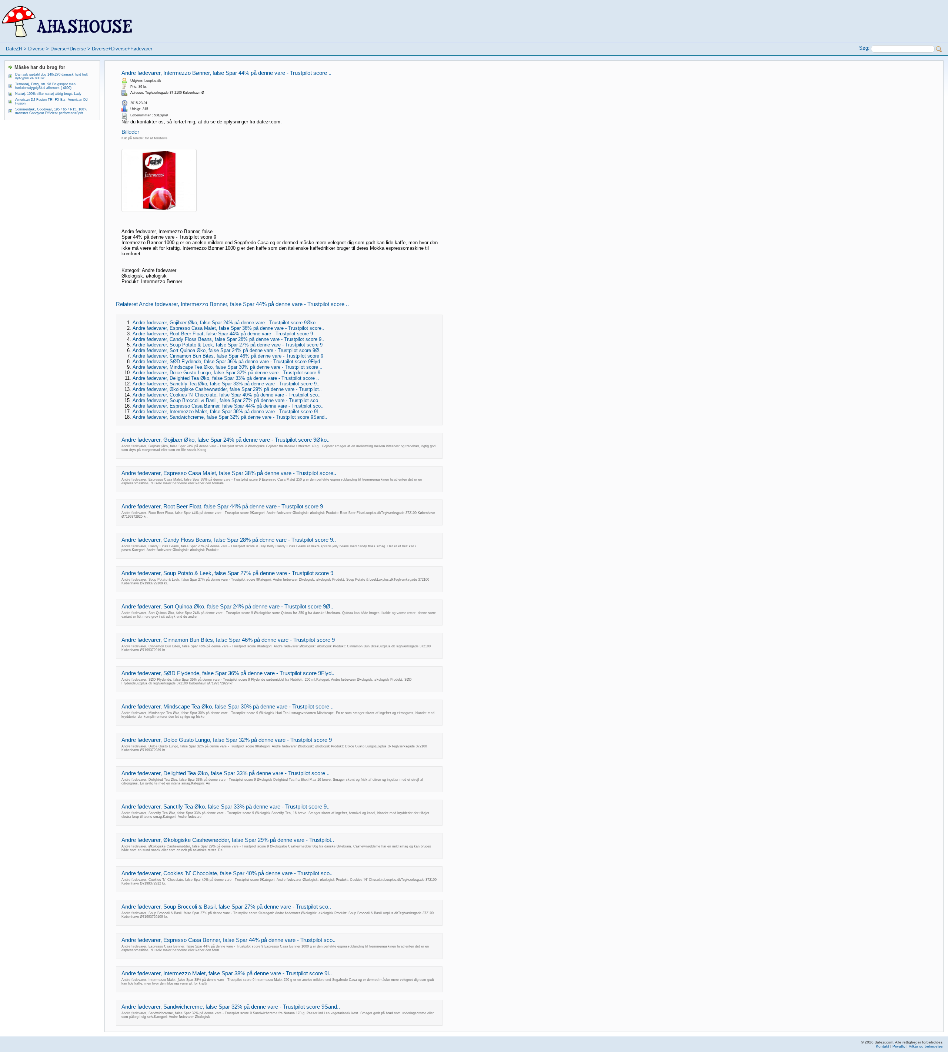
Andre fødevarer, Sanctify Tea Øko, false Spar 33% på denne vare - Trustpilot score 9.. (226, 383)
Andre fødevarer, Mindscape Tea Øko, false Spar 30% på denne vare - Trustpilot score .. (228, 367)
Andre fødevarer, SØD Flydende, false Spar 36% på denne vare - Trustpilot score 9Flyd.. (228, 361)
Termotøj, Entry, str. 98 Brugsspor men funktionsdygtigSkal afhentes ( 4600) (45, 86)
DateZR (14, 49)
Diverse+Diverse (68, 49)
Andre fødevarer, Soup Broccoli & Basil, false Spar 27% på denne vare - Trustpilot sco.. (227, 400)
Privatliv (898, 1046)
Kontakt (882, 1046)
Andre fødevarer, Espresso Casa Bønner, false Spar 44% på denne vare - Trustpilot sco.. (228, 406)
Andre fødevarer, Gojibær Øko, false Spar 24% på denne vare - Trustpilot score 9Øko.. (225, 322)
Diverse (36, 49)
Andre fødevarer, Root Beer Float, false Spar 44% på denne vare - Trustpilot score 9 (223, 333)
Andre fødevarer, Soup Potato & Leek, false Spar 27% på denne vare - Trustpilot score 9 (228, 345)
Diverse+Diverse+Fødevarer (122, 49)
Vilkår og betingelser (926, 1046)
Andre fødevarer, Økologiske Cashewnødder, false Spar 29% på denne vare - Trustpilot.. (227, 389)
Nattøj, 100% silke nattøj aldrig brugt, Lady (48, 94)
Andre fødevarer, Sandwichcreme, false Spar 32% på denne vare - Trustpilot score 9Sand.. (230, 417)
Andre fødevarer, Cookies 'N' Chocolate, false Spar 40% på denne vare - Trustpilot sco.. (227, 395)
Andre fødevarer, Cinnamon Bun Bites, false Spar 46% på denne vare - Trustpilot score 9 (228, 356)
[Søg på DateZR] (939, 49)
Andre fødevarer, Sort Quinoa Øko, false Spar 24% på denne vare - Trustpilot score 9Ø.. (227, 350)
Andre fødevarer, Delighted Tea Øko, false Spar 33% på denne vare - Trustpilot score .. (226, 378)
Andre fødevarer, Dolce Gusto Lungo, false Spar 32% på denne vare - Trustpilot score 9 (226, 372)
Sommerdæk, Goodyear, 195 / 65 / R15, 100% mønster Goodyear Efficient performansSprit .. (51, 111)
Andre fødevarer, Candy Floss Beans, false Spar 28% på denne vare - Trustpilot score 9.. (228, 339)
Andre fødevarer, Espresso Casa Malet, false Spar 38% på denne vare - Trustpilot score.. (228, 328)
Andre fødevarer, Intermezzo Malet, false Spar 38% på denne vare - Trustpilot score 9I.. (227, 411)
